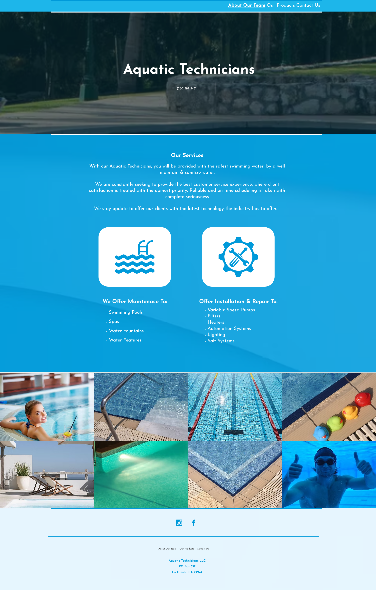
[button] (47, 407)
